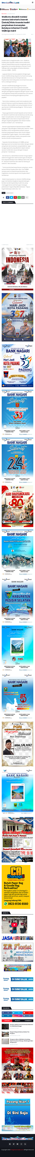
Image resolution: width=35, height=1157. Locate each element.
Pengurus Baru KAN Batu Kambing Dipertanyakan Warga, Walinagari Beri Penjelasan (21, 1041)
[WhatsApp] (19, 197)
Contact (18, 1154)
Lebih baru (5, 244)
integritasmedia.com (17, 1150)
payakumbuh (11, 14)
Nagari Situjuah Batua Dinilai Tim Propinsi (19, 1032)
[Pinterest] (15, 197)
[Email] (23, 197)
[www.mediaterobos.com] (26, 10)
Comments (28, 1020)
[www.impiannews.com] (8, 10)
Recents (17, 1020)
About (13, 1154)
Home (7, 1154)
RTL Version (26, 1154)
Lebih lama (29, 244)
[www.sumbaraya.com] (17, 10)
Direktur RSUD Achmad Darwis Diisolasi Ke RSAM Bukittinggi (21, 1025)
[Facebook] (7, 197)
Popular (7, 1020)
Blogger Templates (27, 1151)
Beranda (4, 14)
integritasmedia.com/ (15, 1151)
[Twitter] (11, 197)
